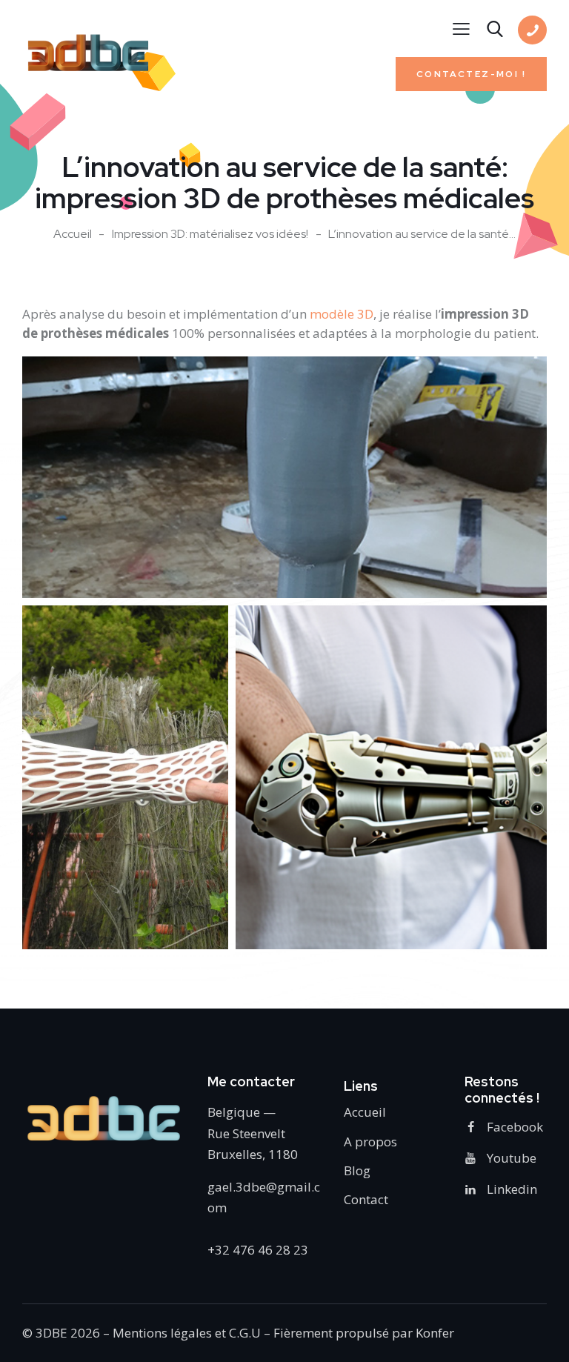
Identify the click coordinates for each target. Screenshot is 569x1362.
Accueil (72, 234)
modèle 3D (341, 313)
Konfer (435, 1332)
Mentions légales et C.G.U (187, 1332)
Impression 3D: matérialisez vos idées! (210, 234)
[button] (284, 477)
